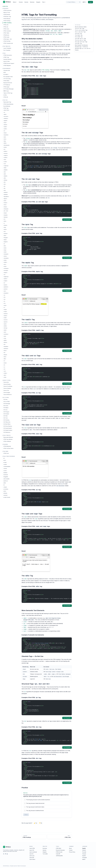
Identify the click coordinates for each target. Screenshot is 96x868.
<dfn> (4, 178)
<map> (5, 249)
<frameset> (5, 208)
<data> (5, 167)
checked (5, 495)
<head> (5, 213)
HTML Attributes (6, 18)
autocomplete (6, 478)
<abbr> (5, 114)
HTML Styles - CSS (7, 39)
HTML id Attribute (7, 441)
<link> (4, 245)
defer (4, 482)
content (5, 464)
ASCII (4, 72)
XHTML (5, 95)
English (84, 848)
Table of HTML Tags (7, 93)
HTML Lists (5, 26)
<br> (4, 149)
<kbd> (4, 235)
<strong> (5, 327)
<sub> (4, 332)
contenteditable (6, 466)
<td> (4, 344)
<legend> (5, 241)
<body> (5, 147)
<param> (5, 284)
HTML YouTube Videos (8, 448)
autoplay (5, 493)
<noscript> (5, 270)
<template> (5, 346)
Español (84, 855)
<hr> (4, 219)
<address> (5, 118)
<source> (5, 319)
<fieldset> (5, 194)
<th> (4, 352)
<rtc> (4, 303)
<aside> (5, 126)
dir (4, 484)
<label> (5, 239)
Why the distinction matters (81, 26)
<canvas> (5, 153)
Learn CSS (32, 850)
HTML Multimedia (7, 446)
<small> (5, 317)
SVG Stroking (6, 420)
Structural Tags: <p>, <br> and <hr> (83, 48)
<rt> (4, 301)
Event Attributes (6, 106)
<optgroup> (6, 276)
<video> (5, 373)
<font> (4, 200)
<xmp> (5, 377)
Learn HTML (5, 6)
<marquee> (6, 254)
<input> (5, 229)
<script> (5, 311)
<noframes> (6, 268)
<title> (4, 358)
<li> (4, 243)
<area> (5, 122)
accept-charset (6, 497)
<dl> (4, 186)
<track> (5, 362)
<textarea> (5, 348)
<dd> (4, 171)
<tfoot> (5, 350)
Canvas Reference (7, 394)
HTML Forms (6, 453)
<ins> (4, 231)
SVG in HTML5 (6, 401)
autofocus (5, 480)
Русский (84, 852)
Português (84, 857)
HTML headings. (46, 70)
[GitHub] (5, 853)
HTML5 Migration (7, 65)
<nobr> (5, 266)
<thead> (5, 354)
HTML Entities (6, 80)
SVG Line (5, 409)
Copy (70, 79)
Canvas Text (6, 390)
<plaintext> (5, 286)
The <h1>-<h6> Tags (79, 28)
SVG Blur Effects (6, 424)
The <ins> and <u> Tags (80, 40)
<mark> (5, 252)
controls (5, 468)
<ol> (4, 274)
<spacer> (5, 321)
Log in (90, 2)
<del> (4, 174)
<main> (5, 247)
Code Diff (58, 853)
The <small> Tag (78, 36)
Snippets (38, 2)
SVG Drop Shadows (7, 426)
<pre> (4, 291)
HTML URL (5, 97)
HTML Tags (5, 108)
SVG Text (5, 418)
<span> (5, 323)
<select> (5, 315)
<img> (4, 227)
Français (84, 853)
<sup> (4, 336)
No (40, 823)
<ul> (4, 369)
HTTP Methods (6, 84)
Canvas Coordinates (7, 386)
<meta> (5, 260)
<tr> (4, 360)
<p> (4, 282)
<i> (4, 223)
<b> (4, 130)
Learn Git (31, 853)
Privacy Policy (72, 852)
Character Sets (6, 70)
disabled (5, 472)
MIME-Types (6, 91)
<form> (5, 204)
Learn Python (32, 859)
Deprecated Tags (7, 102)
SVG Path (5, 415)
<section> (5, 313)
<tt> (4, 364)
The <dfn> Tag (78, 43)
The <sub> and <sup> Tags (81, 41)
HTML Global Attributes (8, 104)
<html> (4, 221)
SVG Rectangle (6, 403)
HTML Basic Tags (7, 16)
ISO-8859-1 (5, 74)
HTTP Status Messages (8, 89)
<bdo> (4, 139)
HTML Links (5, 24)
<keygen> (5, 237)
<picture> (5, 289)
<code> (5, 161)
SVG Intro (5, 399)
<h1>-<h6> (5, 210)
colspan (5, 487)
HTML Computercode (8, 43)
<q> (4, 295)
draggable (5, 476)
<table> (5, 340)
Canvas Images (6, 392)
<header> (5, 215)
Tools (43, 2)
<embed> (5, 192)
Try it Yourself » (67, 101)
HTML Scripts (6, 37)
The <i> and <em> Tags (80, 31)
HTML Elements (6, 14)
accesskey (5, 489)
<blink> (5, 143)
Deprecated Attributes (8, 437)
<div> (4, 184)
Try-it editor (45, 853)
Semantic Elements (7, 59)
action (4, 491)
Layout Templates (7, 48)
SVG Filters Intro (6, 422)
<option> (5, 278)
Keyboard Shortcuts (7, 82)
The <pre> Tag (78, 33)
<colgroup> (6, 165)
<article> (5, 124)
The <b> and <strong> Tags (81, 30)
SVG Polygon (6, 411)
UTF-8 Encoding (7, 78)
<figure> (5, 198)
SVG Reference (6, 432)
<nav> (4, 264)
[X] (3, 853)
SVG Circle (5, 405)
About (70, 848)
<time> (4, 356)
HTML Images (6, 86)
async (4, 460)
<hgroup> (5, 217)
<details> (5, 176)
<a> (4, 112)
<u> (4, 367)
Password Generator (60, 850)
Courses (21, 2)
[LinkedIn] (7, 853)
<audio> (5, 128)
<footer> (5, 202)
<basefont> (6, 134)
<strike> (5, 325)
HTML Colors (6, 28)
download (5, 474)
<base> (5, 132)
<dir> (4, 182)
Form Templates (6, 50)
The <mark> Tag (78, 35)
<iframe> (5, 225)
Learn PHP (32, 857)
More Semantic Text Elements (81, 45)
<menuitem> (6, 258)
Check (26, 814)
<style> (5, 330)
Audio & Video (6, 61)
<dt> (4, 188)
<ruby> (5, 305)
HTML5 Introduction (7, 55)
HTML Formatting (7, 22)
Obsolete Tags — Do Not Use (81, 46)
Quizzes (26, 2)
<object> (5, 272)
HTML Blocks (6, 35)
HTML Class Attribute (7, 439)
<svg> (4, 338)
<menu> (5, 256)
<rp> (4, 299)
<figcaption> (6, 196)
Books (14, 2)
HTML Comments (7, 31)
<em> (4, 190)
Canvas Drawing (6, 384)
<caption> (5, 155)
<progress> (6, 293)
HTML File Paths (6, 41)
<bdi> (4, 137)
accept (4, 462)
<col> (4, 163)
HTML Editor (58, 848)
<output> (5, 280)
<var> (4, 371)
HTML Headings (6, 20)
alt (3, 458)
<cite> (4, 159)
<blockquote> (6, 145)
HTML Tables (6, 33)
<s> (4, 307)
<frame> (5, 206)
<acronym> (5, 116)
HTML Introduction (7, 10)
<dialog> (5, 180)
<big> (4, 141)
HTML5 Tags (6, 57)
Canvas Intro (6, 382)
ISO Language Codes (8, 76)
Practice (76, 50)
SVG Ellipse (5, 407)
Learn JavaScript (33, 852)
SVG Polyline (6, 413)
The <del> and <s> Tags (80, 38)
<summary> (5, 334)
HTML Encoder (59, 852)
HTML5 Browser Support (8, 63)
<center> (5, 157)
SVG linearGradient (7, 428)
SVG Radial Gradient (7, 430)
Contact (70, 850)
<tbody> (5, 342)
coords (5, 470)
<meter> (5, 262)
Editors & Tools (6, 12)
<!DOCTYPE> (6, 110)
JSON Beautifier (59, 855)
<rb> (4, 297)
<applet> (5, 120)
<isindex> (5, 233)
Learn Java (32, 855)
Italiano (83, 859)
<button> (5, 151)
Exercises (32, 2)
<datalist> (5, 169)
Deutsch (84, 850)
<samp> (5, 309)
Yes (35, 823)
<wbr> (4, 375)
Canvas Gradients (7, 388)
